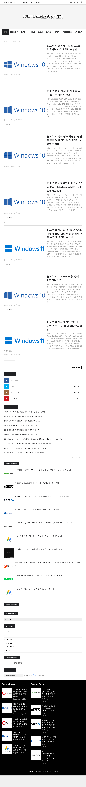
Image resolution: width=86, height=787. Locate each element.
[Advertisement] (72, 694)
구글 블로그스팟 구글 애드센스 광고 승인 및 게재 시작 (21, 430)
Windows (10, 647)
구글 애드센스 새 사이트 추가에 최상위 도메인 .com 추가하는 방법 (39, 536)
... (4, 83)
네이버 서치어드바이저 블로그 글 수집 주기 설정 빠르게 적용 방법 (38, 575)
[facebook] (71, 2)
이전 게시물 (76, 367)
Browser (10, 632)
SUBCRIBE (76, 398)
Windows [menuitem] (79, 32)
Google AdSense (15, 2)
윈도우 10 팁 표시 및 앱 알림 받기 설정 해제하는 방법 (21, 425)
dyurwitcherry (10, 74)
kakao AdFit (25, 2)
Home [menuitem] (5, 32)
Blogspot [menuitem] (14, 32)
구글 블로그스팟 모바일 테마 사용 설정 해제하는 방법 (21, 434)
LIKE (78, 380)
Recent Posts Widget (77, 457)
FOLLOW (77, 386)
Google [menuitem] (31, 32)
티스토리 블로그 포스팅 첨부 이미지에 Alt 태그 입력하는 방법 (24, 452)
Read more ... (9, 79)
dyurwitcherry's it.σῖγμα (50, 771)
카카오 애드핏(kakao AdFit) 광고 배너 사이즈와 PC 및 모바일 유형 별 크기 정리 (43, 523)
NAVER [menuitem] (48, 32)
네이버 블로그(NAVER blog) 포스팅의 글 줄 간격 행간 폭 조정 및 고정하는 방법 (43, 470)
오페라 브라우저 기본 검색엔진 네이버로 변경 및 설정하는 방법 (24, 412)
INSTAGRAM (15, 392)
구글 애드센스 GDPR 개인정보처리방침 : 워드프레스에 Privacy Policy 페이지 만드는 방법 (33, 439)
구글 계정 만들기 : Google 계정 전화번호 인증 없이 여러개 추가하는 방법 (28, 443)
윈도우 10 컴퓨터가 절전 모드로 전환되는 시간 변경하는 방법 (24, 416)
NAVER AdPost (35, 2)
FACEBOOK (14, 380)
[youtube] (78, 2)
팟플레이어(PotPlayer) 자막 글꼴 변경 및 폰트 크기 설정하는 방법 (38, 549)
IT (7, 635)
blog (8, 650)
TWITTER (14, 386)
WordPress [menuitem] (67, 32)
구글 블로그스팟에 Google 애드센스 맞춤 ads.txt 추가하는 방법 (25, 448)
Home (6, 2)
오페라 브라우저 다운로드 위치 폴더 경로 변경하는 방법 (22, 421)
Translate (41, 675)
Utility (9, 643)
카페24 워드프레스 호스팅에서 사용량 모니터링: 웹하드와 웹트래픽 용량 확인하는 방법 (46, 496)
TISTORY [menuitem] (57, 32)
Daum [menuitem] (23, 32)
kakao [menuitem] (40, 32)
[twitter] (74, 2)
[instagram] (81, 2)
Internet (10, 639)
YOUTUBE (14, 398)
